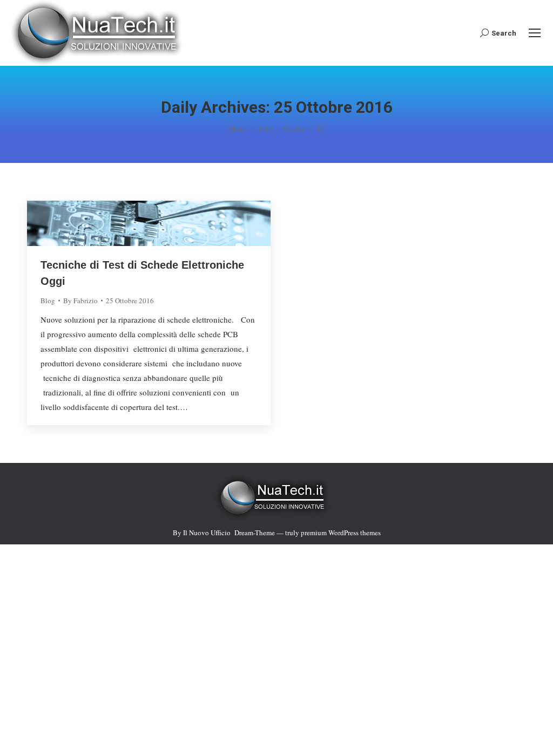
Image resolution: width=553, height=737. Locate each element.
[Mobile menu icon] (534, 32)
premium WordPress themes (341, 532)
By (80, 300)
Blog (48, 300)
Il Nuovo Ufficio (207, 532)
